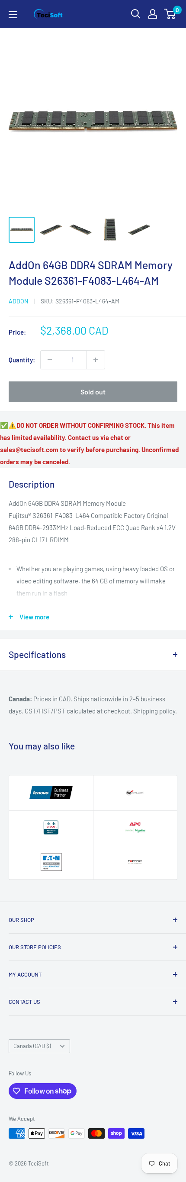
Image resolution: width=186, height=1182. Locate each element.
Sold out (93, 391)
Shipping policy (154, 711)
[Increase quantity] (96, 360)
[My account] (152, 14)
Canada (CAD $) (32, 1045)
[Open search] (136, 14)
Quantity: (22, 360)
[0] (170, 14)
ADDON (18, 301)
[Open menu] (13, 14)
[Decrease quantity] (50, 360)
